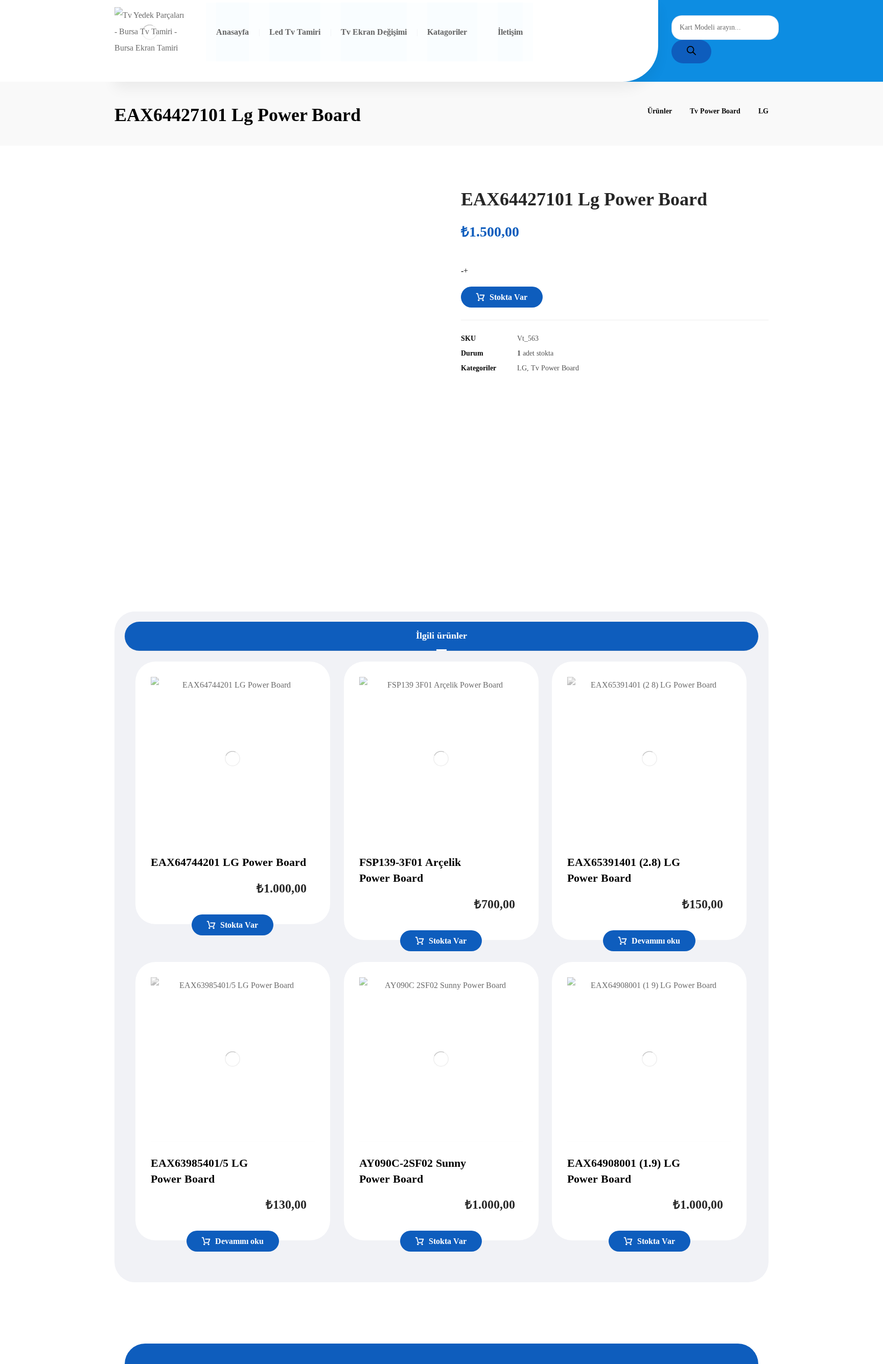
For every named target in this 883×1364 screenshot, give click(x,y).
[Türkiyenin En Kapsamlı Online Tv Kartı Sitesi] (149, 32)
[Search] (691, 51)
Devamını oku (656, 940)
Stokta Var (508, 297)
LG (522, 368)
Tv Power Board (555, 368)
